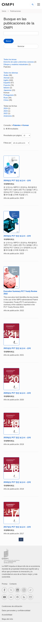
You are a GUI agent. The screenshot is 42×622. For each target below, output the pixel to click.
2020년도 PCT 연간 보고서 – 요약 (17, 393)
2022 (6, 113)
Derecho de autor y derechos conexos (19, 62)
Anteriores (8, 116)
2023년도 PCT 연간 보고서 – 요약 (17, 236)
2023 (6, 111)
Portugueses (9, 95)
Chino (6, 100)
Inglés (6, 80)
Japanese (7, 90)
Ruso (6, 98)
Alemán (7, 78)
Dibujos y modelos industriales (16, 64)
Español (7, 83)
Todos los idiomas (11, 73)
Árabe (6, 75)
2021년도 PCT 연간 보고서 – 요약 (17, 348)
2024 (6, 108)
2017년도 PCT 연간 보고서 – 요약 (17, 527)
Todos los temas (10, 59)
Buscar (8, 41)
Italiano (6, 88)
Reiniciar (21, 46)
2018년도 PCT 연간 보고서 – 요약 (17, 482)
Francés (7, 85)
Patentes (17, 125)
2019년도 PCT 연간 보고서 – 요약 (17, 437)
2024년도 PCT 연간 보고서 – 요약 (17, 180)
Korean (26, 125)
